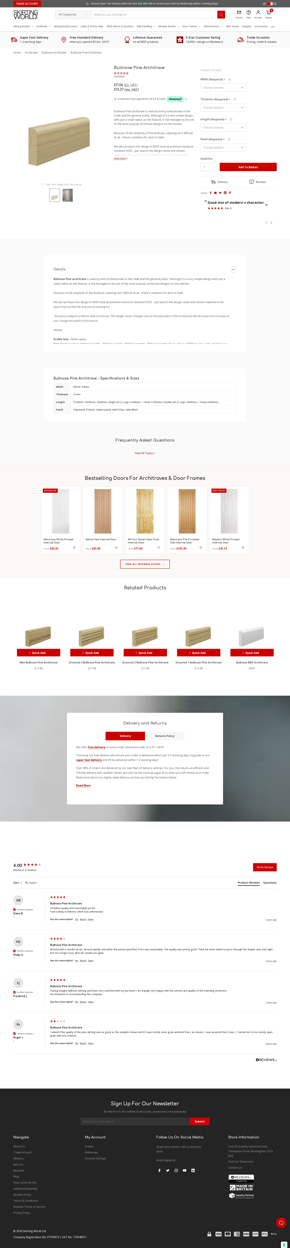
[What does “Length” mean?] (231, 119)
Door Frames (189, 26)
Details (60, 269)
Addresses (91, 1152)
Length (213, 119)
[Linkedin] (225, 192)
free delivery (96, 747)
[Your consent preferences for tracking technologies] (284, 1245)
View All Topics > (145, 453)
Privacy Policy (21, 1213)
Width (213, 79)
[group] (31, 865)
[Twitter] (220, 192)
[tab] (249, 883)
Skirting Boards (21, 26)
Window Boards (167, 26)
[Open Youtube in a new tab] (185, 1170)
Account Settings (95, 1158)
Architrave (41, 26)
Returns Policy (164, 736)
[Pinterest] (230, 192)
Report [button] (83, 919)
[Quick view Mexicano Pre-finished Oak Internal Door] (201, 547)
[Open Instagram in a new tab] (176, 1170)
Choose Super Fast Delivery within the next (154, 3)
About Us (19, 1146)
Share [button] (90, 919)
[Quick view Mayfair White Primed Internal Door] (243, 547)
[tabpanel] (38, 634)
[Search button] (221, 14)
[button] (121, 75)
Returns (18, 1164)
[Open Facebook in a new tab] (159, 1170)
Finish (212, 139)
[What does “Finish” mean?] (229, 139)
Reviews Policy (22, 1194)
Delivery (125, 736)
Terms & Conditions (25, 1201)
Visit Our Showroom (240, 1161)
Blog (16, 1176)
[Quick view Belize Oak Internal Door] (116, 547)
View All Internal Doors (145, 564)
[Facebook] (210, 192)
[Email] (215, 192)
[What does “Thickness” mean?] (234, 99)
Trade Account (27, 4)
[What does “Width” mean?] (229, 79)
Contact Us (235, 1167)
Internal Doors (211, 26)
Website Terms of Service (29, 1207)
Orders (89, 1146)
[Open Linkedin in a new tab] (193, 1170)
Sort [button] (16, 882)
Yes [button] (76, 919)
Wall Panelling (144, 26)
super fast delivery (89, 760)
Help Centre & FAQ (25, 1182)
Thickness (215, 99)
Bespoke (18, 1170)
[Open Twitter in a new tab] (168, 1170)
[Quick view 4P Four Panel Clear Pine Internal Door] (159, 547)
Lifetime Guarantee (25, 1188)
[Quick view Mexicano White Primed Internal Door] (74, 547)
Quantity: (206, 158)
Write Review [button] (265, 867)
